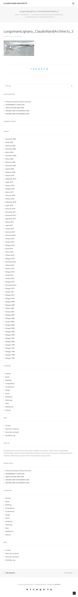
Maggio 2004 (10, 328)
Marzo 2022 (9, 159)
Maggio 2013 (10, 282)
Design (7, 390)
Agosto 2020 (9, 169)
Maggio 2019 (10, 189)
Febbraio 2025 (10, 146)
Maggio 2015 (10, 259)
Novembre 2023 (10, 156)
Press (7, 403)
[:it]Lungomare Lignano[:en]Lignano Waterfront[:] (47, 14)
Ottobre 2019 (9, 175)
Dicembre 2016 (10, 235)
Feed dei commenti (12, 432)
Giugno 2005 (9, 322)
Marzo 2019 (9, 192)
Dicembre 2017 (10, 212)
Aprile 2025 (9, 142)
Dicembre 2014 (10, 262)
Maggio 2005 (10, 325)
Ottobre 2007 (9, 308)
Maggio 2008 (10, 305)
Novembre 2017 (10, 215)
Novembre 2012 (10, 285)
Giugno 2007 (9, 312)
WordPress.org (10, 435)
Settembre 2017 (10, 219)
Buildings (8, 380)
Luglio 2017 (9, 225)
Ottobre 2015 (9, 255)
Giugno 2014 (9, 268)
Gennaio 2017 (10, 232)
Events (7, 393)
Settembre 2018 (10, 202)
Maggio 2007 (10, 315)
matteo (19, 36)
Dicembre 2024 (10, 149)
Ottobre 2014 (9, 265)
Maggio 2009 (10, 302)
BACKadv (57, 584)
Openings (8, 400)
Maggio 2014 (10, 272)
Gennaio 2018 (10, 209)
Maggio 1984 (10, 358)
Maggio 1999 (10, 345)
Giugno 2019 (9, 185)
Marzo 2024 (9, 152)
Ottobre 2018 (9, 199)
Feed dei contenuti (12, 429)
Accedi (7, 425)
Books (7, 377)
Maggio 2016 (10, 245)
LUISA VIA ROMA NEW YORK (14, 108)
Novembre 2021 (10, 166)
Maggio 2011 (10, 295)
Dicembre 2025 (10, 139)
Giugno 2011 (9, 292)
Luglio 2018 (9, 205)
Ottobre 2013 (9, 278)
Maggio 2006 (10, 318)
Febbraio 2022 (10, 162)
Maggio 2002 (10, 335)
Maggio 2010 (10, 298)
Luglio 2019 (9, 182)
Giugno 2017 (9, 229)
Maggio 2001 (10, 338)
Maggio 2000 (10, 341)
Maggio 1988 (10, 355)
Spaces (8, 410)
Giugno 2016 (9, 242)
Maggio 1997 (10, 348)
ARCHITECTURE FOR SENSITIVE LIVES (17, 111)
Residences (9, 407)
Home (17, 14)
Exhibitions (9, 397)
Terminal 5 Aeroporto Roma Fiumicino (18, 102)
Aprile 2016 (9, 249)
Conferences (9, 387)
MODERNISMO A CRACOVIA (14, 105)
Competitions (25, 14)
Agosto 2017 (9, 222)
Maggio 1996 (10, 351)
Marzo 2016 (9, 252)
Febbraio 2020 (10, 172)
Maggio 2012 (10, 288)
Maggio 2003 (10, 332)
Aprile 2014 (9, 275)
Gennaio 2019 (10, 195)
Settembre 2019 (10, 179)
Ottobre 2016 (9, 239)
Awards (8, 374)
